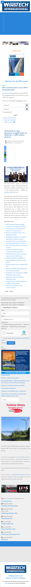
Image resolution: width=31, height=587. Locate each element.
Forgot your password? (10, 118)
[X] (16, 155)
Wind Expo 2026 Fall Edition (9, 506)
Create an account (9, 122)
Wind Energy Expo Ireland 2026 (10, 534)
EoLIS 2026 (4, 539)
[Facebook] (16, 147)
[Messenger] (16, 161)
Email (2, 316)
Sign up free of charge (8, 93)
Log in (15, 115)
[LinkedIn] (16, 153)
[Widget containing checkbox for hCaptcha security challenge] (14, 333)
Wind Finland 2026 (6, 518)
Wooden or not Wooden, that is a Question (13, 391)
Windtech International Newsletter (12, 324)
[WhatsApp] (16, 157)
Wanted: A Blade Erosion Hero (10, 378)
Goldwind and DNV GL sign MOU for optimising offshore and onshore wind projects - (16, 260)
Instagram (10, 498)
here (6, 583)
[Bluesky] (16, 149)
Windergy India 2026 (7, 524)
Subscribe (4, 343)
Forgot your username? (10, 120)
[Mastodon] (16, 159)
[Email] (16, 151)
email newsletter (21, 457)
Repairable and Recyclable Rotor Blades (13, 385)
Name (2, 310)
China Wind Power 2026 (8, 529)
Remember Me (8, 112)
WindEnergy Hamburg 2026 (9, 513)
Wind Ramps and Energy (8, 388)
